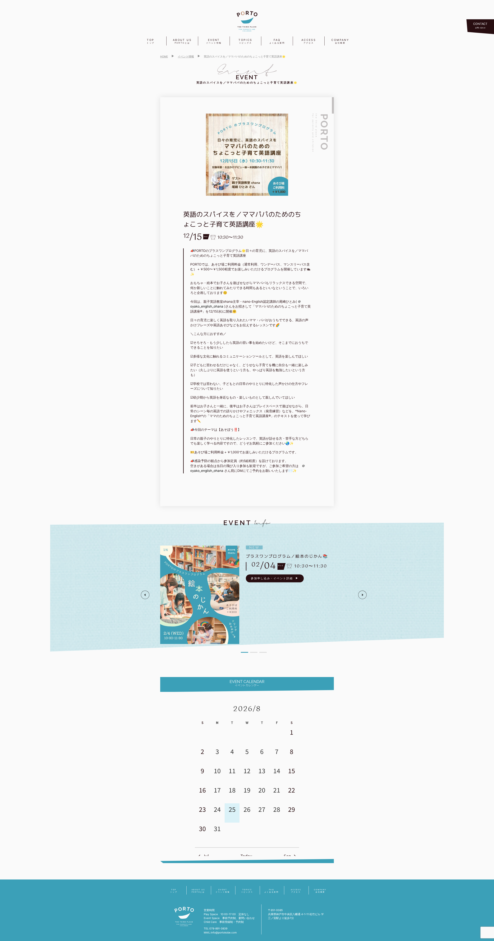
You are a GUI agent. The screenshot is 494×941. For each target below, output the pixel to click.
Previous (145, 595)
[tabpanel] (253, 595)
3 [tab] (263, 652)
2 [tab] (253, 652)
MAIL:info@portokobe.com (220, 932)
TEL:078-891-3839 (215, 928)
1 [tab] (244, 652)
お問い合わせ (480, 25)
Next (362, 595)
